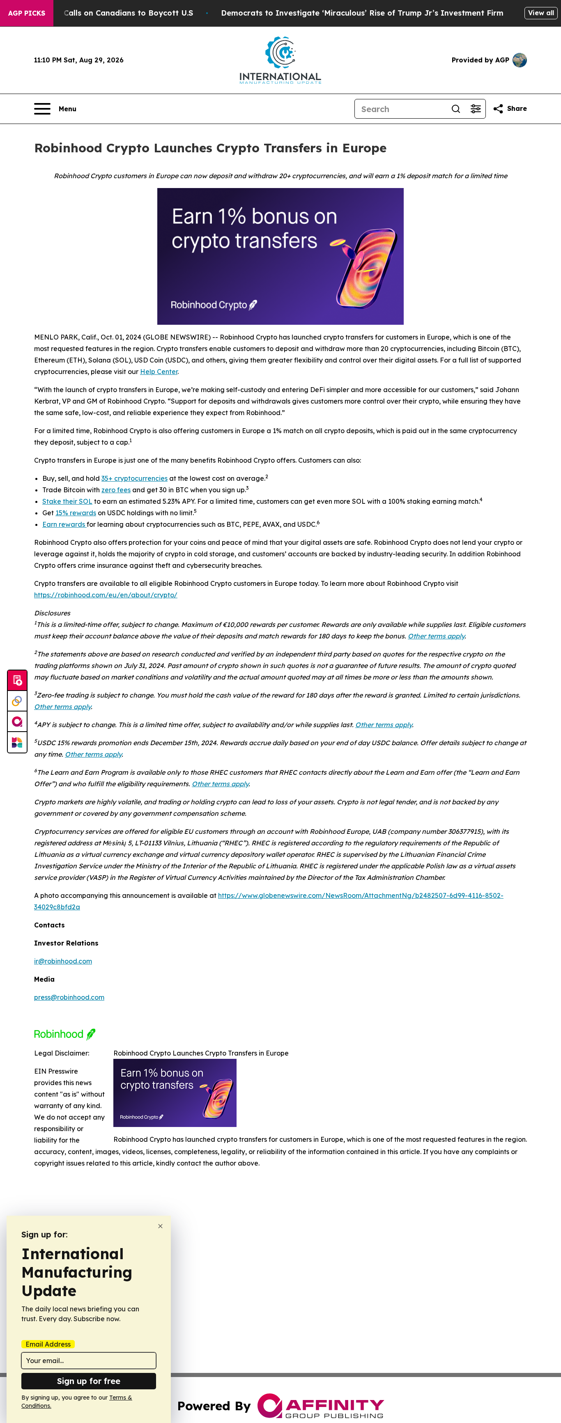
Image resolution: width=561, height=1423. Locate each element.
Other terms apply (436, 636)
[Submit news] (17, 680)
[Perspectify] (17, 701)
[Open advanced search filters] (475, 108)
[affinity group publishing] (17, 722)
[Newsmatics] (17, 742)
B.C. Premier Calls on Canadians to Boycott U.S (104, 13)
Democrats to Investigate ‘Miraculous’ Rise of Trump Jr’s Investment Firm (362, 13)
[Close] (160, 1226)
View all (541, 13)
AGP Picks (26, 13)
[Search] (456, 108)
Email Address (48, 1344)
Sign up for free (88, 1381)
